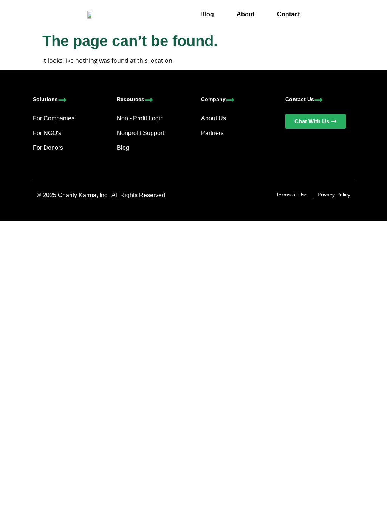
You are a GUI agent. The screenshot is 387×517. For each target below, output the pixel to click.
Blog (207, 14)
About (245, 14)
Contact (288, 14)
